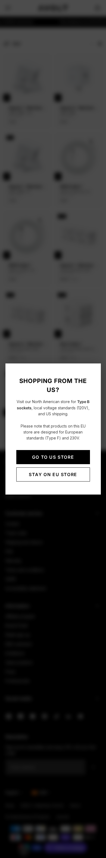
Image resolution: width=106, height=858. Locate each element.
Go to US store (53, 457)
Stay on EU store (53, 474)
